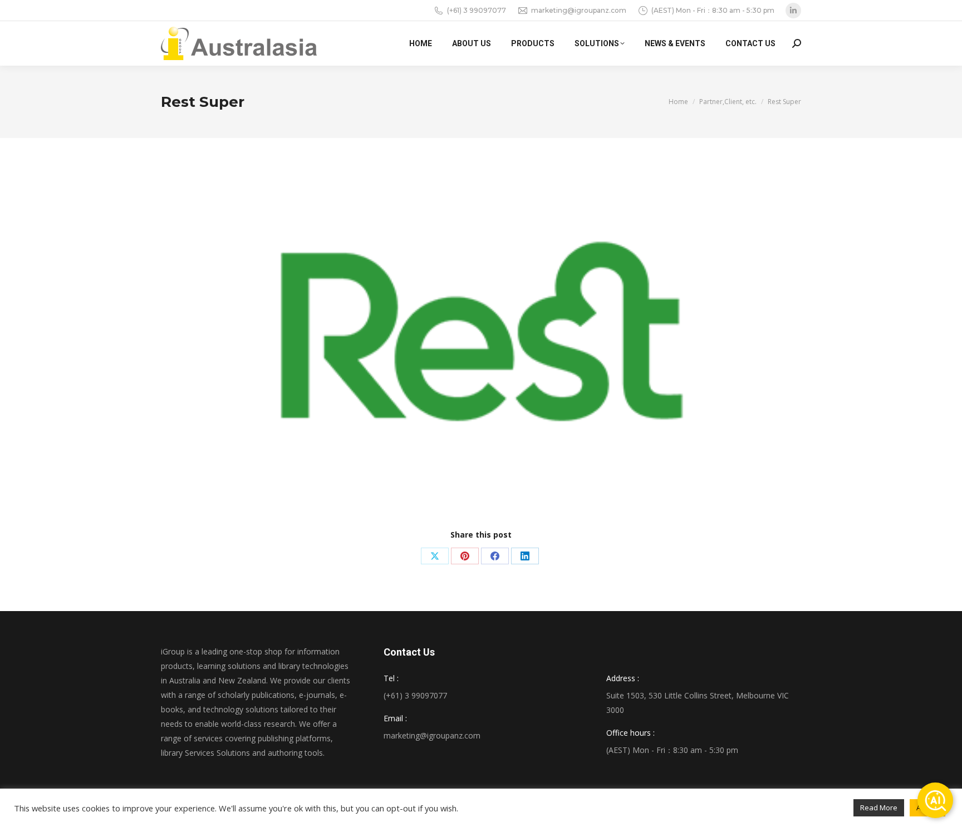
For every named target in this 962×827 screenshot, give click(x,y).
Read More (878, 808)
